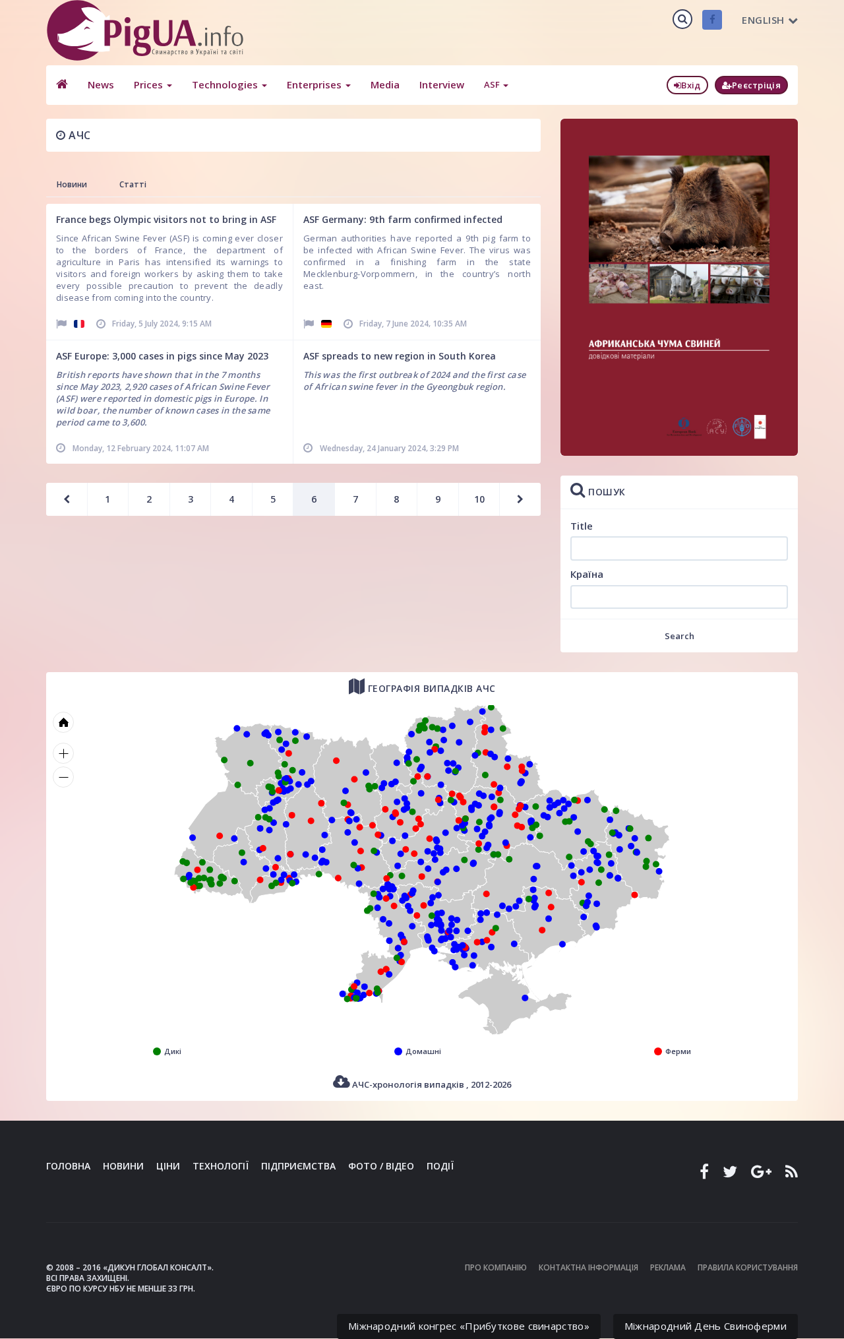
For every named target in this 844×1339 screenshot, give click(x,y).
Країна (586, 573)
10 (479, 499)
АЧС (78, 135)
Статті (132, 184)
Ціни (168, 1166)
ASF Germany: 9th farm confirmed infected (402, 219)
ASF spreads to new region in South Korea (399, 356)
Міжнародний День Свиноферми (705, 1325)
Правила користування (748, 1267)
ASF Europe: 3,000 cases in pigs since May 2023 (162, 356)
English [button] (763, 19)
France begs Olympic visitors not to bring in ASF (166, 219)
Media (385, 84)
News (101, 84)
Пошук (606, 491)
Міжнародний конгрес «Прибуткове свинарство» (468, 1325)
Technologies (226, 84)
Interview (441, 84)
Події (440, 1166)
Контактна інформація (588, 1267)
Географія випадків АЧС (430, 688)
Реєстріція (756, 85)
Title (581, 525)
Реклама (668, 1267)
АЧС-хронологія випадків (430, 1084)
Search (679, 636)
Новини (72, 184)
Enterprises (315, 84)
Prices (150, 84)
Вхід (690, 85)
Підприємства (298, 1166)
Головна (68, 1166)
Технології (221, 1166)
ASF (493, 84)
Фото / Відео (381, 1166)
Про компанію (496, 1267)
